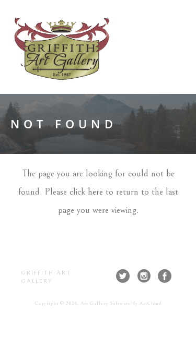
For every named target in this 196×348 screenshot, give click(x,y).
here (95, 191)
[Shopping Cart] (160, 47)
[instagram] (144, 276)
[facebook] (164, 276)
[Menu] (179, 47)
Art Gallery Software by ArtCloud (121, 303)
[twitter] (123, 276)
